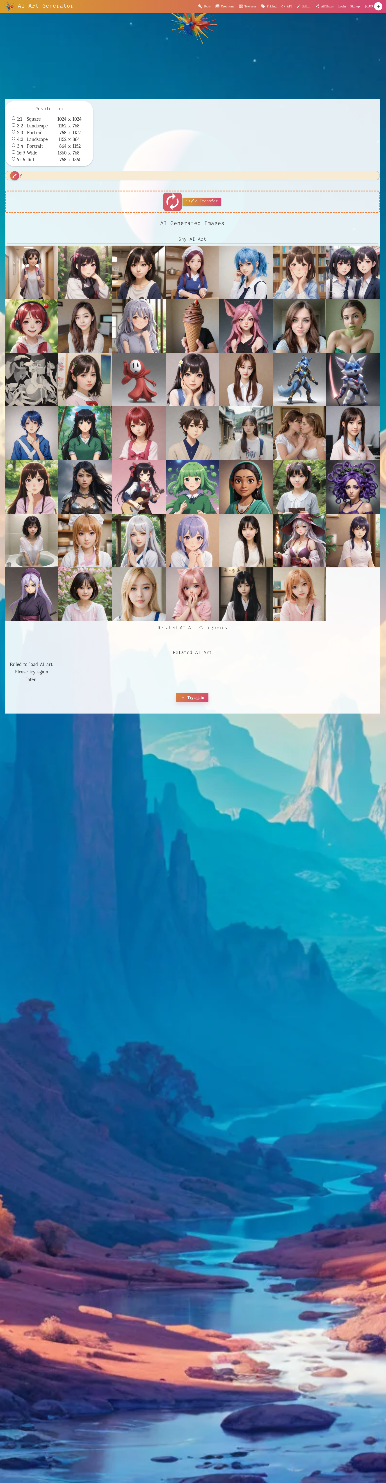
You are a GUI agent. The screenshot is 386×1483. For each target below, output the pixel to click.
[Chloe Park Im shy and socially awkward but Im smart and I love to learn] (85, 326)
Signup (355, 6)
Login (342, 6)
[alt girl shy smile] (31, 272)
